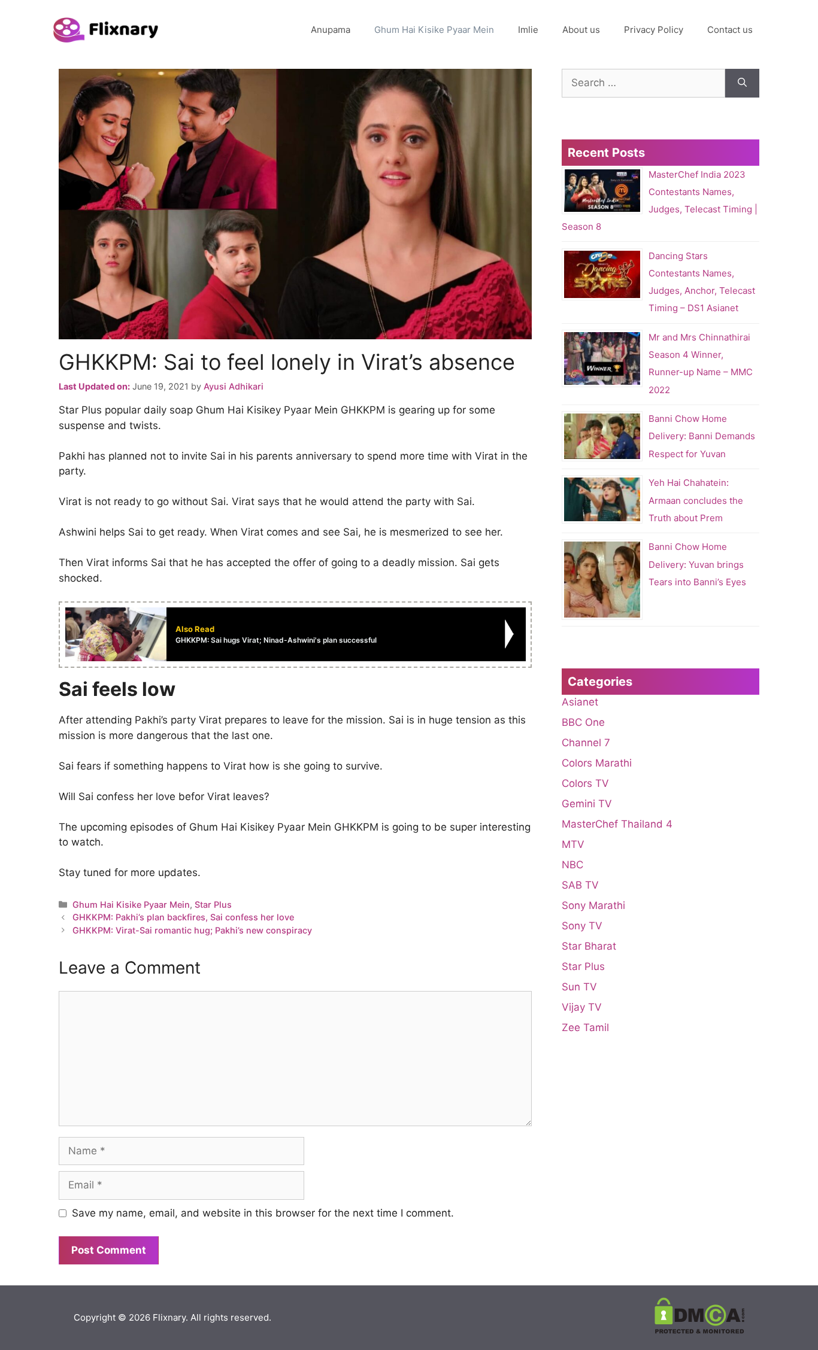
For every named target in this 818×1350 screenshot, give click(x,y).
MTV (573, 844)
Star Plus (213, 904)
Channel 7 (586, 743)
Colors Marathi (597, 763)
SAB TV (580, 885)
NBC (572, 865)
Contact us (730, 29)
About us (581, 29)
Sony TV (582, 926)
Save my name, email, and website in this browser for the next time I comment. (263, 1213)
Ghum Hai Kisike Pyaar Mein (434, 29)
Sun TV (579, 987)
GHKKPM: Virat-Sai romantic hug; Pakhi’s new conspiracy (192, 930)
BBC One (583, 722)
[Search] (742, 83)
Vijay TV (582, 1007)
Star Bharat (589, 946)
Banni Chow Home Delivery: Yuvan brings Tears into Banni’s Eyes (697, 565)
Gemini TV (587, 804)
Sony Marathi (593, 905)
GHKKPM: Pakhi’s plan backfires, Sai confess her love (183, 917)
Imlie (528, 29)
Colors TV (585, 783)
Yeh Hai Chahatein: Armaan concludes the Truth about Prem (696, 501)
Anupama (330, 29)
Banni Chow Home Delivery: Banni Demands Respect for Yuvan (702, 436)
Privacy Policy (653, 29)
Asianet (580, 702)
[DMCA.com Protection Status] (699, 1330)
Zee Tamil (585, 1027)
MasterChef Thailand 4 (617, 824)
